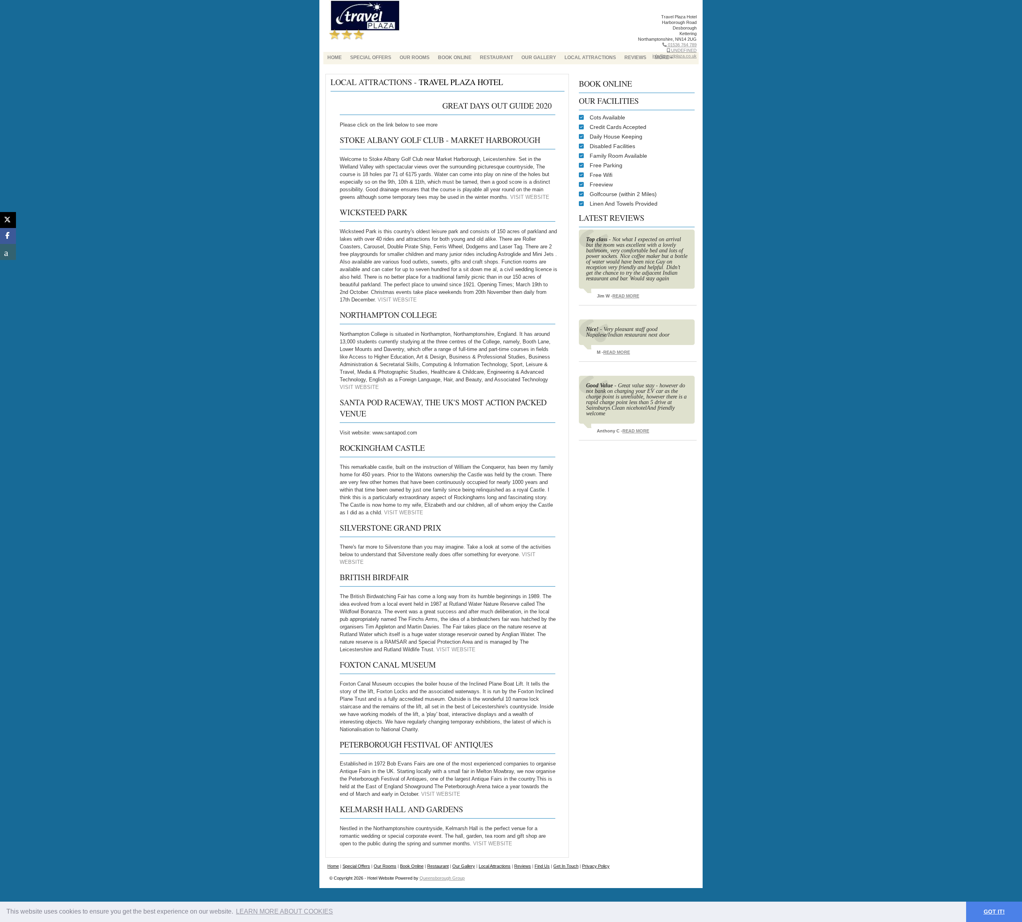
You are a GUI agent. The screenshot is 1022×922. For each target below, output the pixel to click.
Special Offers (370, 57)
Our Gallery (538, 57)
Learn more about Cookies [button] (284, 911)
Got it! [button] (994, 911)
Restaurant (496, 57)
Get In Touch (565, 866)
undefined (683, 50)
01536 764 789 (682, 44)
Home (334, 57)
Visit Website (529, 197)
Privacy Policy (596, 866)
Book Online (454, 57)
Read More (625, 295)
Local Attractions (590, 57)
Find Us (542, 866)
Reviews (522, 866)
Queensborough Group (442, 878)
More (662, 57)
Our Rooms (415, 57)
